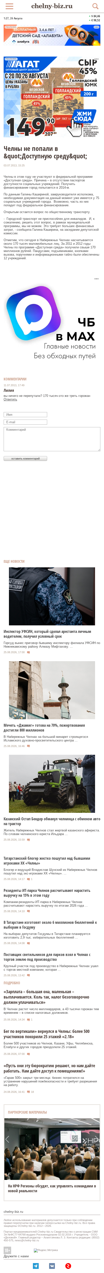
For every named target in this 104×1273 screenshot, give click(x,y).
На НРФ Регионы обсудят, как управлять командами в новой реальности (52, 1188)
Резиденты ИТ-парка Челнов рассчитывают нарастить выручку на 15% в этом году (47, 893)
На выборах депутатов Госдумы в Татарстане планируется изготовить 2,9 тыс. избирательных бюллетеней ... (47, 935)
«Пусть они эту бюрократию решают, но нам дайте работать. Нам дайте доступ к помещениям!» (49, 1068)
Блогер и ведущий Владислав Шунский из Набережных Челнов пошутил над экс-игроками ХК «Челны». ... (50, 871)
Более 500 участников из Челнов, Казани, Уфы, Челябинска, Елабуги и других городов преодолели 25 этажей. (48, 1045)
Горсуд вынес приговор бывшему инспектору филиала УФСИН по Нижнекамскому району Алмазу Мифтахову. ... (52, 644)
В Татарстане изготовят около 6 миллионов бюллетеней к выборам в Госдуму (50, 925)
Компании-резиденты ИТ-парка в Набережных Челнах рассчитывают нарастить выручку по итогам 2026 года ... (46, 903)
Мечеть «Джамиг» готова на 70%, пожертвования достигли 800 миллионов (44, 728)
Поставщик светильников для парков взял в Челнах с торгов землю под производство (47, 957)
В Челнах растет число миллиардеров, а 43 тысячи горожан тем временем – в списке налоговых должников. (51, 1010)
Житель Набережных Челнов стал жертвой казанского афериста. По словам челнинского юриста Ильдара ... (52, 832)
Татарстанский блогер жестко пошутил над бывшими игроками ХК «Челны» (47, 861)
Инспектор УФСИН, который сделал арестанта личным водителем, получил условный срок (47, 634)
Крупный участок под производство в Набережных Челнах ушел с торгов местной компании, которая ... (51, 967)
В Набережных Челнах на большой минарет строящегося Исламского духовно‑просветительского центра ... (46, 738)
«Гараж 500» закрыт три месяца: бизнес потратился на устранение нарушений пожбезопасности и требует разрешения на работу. (50, 1081)
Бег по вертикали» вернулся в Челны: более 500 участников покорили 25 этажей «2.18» (46, 1033)
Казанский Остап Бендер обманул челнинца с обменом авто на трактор (52, 821)
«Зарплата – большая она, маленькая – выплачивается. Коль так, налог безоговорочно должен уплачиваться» (46, 997)
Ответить (10, 399)
